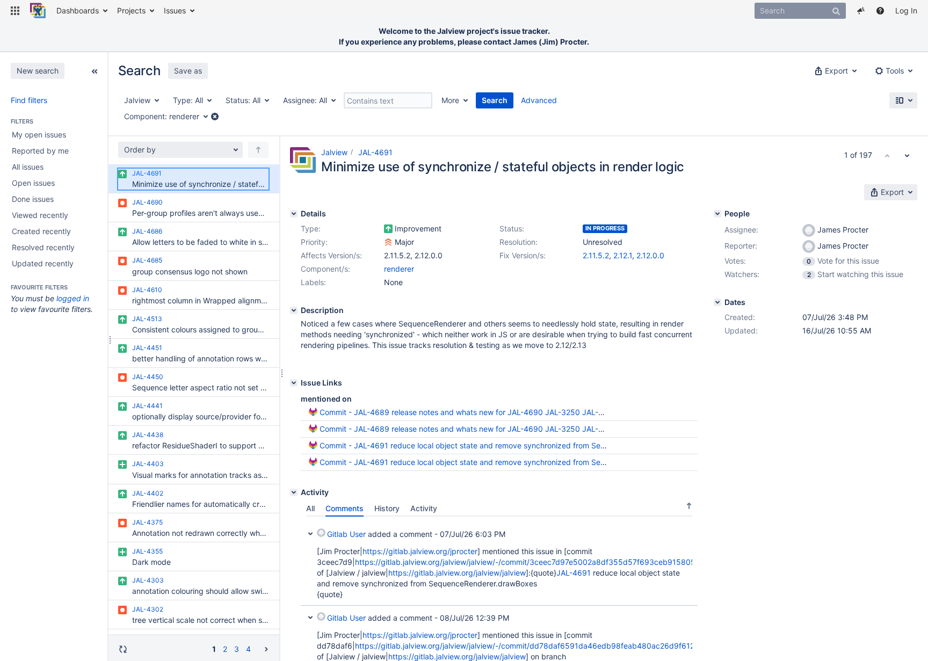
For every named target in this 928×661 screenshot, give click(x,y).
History (387, 508)
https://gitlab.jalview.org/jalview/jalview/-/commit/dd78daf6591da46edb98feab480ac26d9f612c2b (531, 645)
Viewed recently (40, 215)
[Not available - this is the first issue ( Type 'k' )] (887, 155)
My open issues (39, 134)
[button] (15, 10)
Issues (175, 10)
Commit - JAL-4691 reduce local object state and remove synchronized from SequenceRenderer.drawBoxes (510, 445)
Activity (423, 508)
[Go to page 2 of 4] (266, 648)
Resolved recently (43, 247)
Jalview (334, 152)
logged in (72, 298)
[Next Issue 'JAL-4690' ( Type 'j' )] (907, 155)
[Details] (294, 213)
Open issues (33, 182)
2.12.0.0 (650, 255)
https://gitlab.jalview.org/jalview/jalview (457, 572)
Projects (131, 10)
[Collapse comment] (310, 532)
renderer (399, 268)
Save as (188, 70)
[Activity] (294, 492)
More (450, 100)
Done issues (33, 199)
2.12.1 (622, 255)
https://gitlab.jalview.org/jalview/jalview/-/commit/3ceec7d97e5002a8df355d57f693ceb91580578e (532, 561)
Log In (906, 10)
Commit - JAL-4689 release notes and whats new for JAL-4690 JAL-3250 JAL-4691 (468, 412)
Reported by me (40, 150)
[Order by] (258, 150)
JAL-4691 (375, 152)
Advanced (539, 100)
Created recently (41, 231)
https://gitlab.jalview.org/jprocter (420, 551)
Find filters (29, 100)
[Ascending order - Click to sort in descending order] (689, 505)
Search (495, 100)
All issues (28, 166)
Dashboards (77, 10)
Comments (344, 508)
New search (38, 70)
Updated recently (43, 263)
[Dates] (717, 302)
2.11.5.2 (596, 255)
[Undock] (94, 70)
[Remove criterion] (215, 116)
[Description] (294, 310)
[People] (717, 213)
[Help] (880, 10)
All (310, 508)
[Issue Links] (294, 383)
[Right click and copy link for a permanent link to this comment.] (688, 532)
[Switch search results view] (903, 100)
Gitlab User (346, 534)
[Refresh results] (123, 649)
